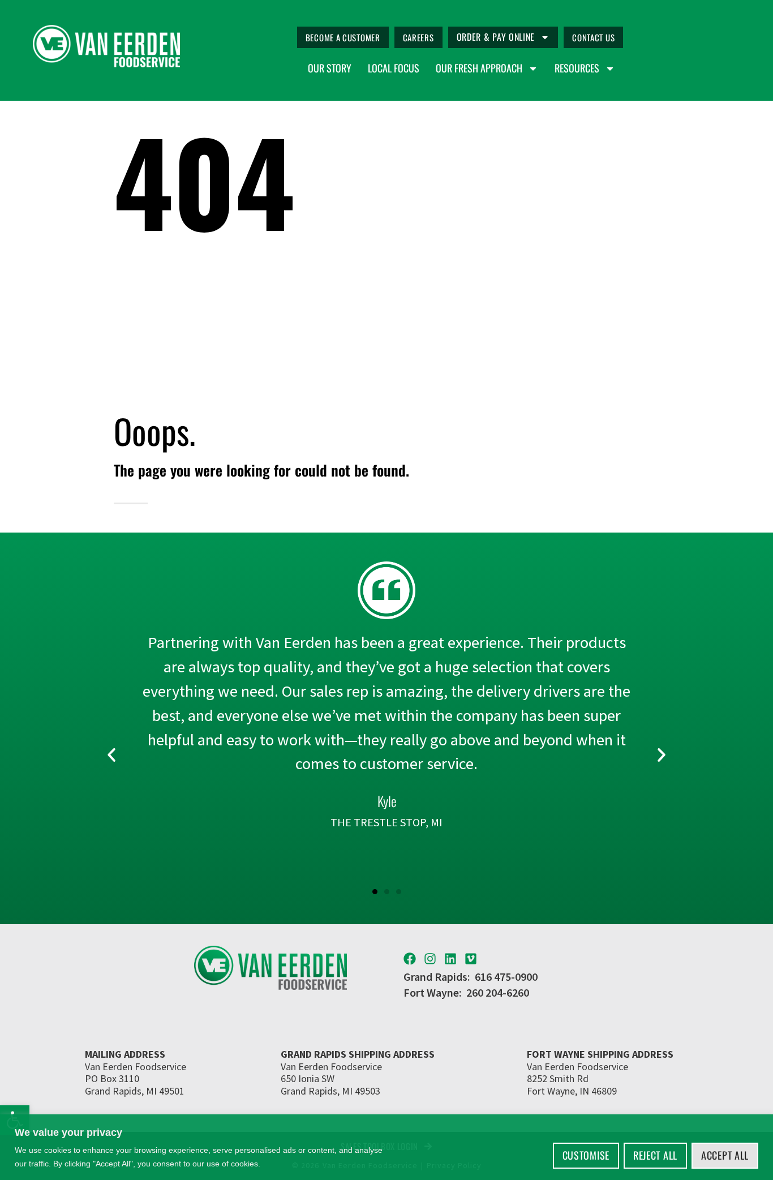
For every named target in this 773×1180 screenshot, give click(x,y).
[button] (111, 755)
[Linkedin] (450, 958)
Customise (585, 1155)
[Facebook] (409, 958)
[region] (386, 1147)
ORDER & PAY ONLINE (496, 37)
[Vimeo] (471, 958)
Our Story (329, 68)
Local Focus (393, 68)
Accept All (725, 1155)
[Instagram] (430, 958)
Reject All (655, 1155)
